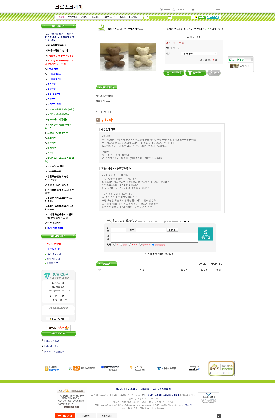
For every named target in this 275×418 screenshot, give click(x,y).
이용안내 (132, 389)
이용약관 (144, 389)
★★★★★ (160, 244)
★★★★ (146, 244)
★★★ (135, 244)
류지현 (188, 405)
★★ (125, 244)
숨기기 (219, 416)
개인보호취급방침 (162, 389)
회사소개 (120, 389)
